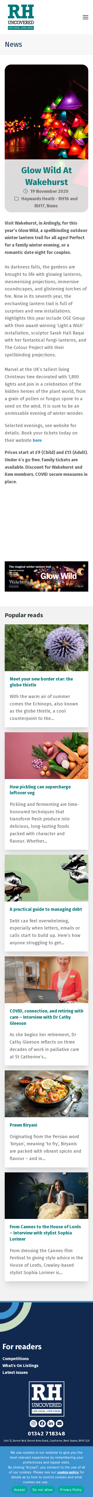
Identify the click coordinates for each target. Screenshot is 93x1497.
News (52, 206)
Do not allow (42, 1490)
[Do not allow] (86, 1471)
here (37, 440)
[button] (85, 17)
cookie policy (68, 1472)
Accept (19, 1490)
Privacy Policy (59, 1482)
